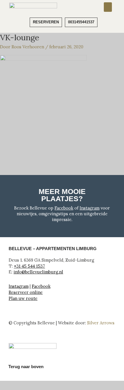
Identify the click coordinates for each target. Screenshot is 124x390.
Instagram (89, 208)
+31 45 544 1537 (29, 266)
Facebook (64, 208)
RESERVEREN (46, 22)
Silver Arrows (100, 323)
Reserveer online (26, 292)
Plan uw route (23, 298)
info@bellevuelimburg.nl (38, 272)
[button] (108, 7)
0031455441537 (81, 22)
